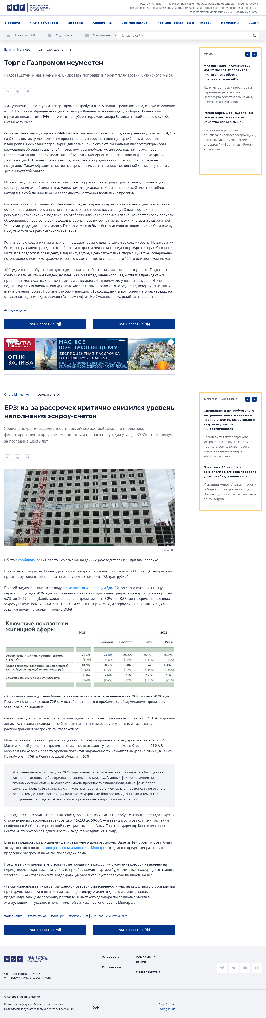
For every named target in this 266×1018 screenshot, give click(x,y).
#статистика (36, 916)
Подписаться (64, 35)
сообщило (26, 560)
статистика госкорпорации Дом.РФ (90, 587)
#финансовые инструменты (107, 916)
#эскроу (75, 916)
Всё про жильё (134, 23)
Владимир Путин (247, 12)
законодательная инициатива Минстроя (74, 847)
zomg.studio (167, 1009)
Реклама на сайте (145, 959)
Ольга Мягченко (16, 394)
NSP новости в (42, 324)
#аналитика (13, 916)
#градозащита (15, 310)
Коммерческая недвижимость (184, 23)
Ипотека (75, 23)
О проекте (111, 967)
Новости (12, 23)
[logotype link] (28, 7)
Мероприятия (148, 972)
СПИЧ (208, 54)
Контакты (110, 957)
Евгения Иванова (17, 49)
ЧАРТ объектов (44, 23)
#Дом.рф (57, 916)
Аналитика (102, 23)
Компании (230, 23)
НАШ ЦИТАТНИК (150, 3)
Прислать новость (104, 35)
